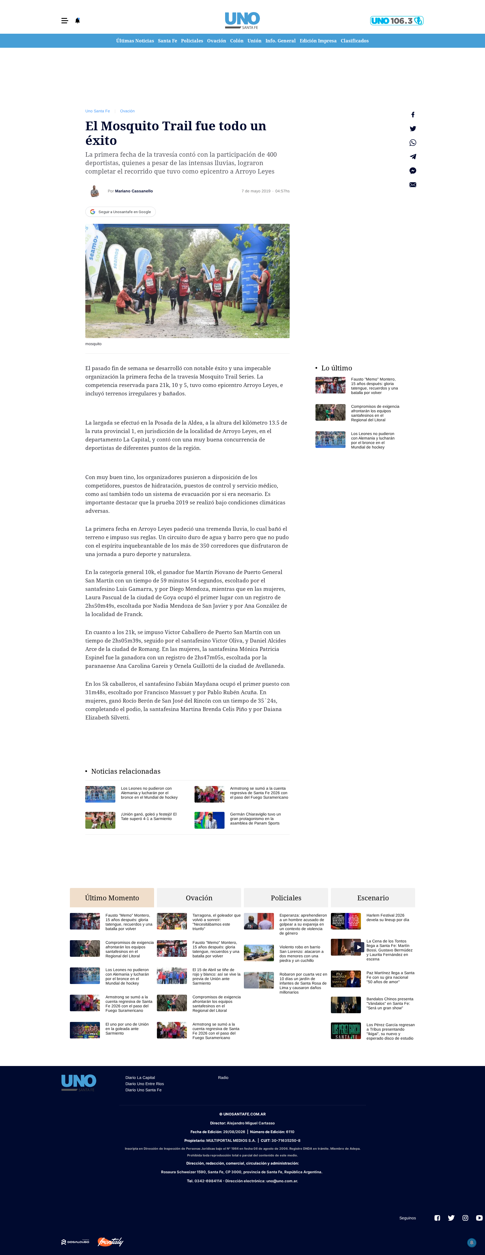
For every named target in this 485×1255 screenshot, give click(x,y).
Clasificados (355, 40)
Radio (223, 1077)
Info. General (281, 40)
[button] (64, 20)
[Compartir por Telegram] (412, 156)
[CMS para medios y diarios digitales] (75, 1242)
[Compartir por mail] (412, 184)
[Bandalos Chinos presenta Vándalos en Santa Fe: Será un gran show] (373, 1005)
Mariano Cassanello (134, 191)
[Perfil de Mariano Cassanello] (94, 191)
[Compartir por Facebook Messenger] (412, 170)
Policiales (192, 40)
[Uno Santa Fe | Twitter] (451, 1218)
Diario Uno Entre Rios (144, 1083)
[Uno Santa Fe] (242, 20)
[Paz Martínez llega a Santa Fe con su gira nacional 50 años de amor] (373, 979)
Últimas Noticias (135, 40)
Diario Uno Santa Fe (143, 1090)
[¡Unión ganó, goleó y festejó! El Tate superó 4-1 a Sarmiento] (132, 820)
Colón (237, 40)
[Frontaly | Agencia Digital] (106, 1242)
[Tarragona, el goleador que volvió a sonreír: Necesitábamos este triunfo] (199, 922)
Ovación (216, 40)
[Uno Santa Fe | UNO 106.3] (397, 20)
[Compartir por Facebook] (412, 114)
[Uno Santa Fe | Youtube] (479, 1218)
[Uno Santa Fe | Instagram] (465, 1218)
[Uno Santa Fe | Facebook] (437, 1218)
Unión (255, 40)
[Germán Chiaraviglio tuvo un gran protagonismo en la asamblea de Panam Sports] (242, 820)
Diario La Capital (140, 1077)
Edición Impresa (318, 40)
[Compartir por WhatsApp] (412, 142)
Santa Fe (167, 40)
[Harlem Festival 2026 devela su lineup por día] (373, 921)
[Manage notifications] (471, 1242)
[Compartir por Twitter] (412, 128)
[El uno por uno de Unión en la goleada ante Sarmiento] (112, 1030)
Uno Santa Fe (97, 111)
